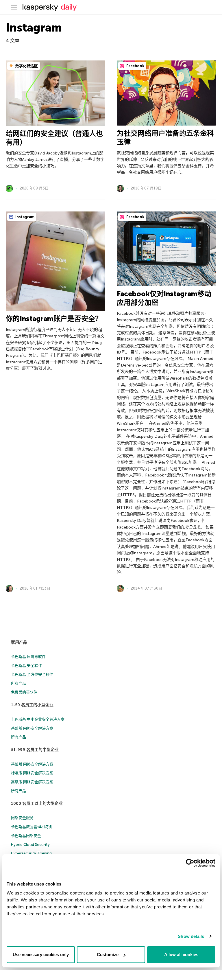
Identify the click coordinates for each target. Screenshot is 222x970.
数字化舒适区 (26, 66)
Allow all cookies (181, 954)
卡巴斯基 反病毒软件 (28, 656)
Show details (191, 936)
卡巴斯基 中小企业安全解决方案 (37, 719)
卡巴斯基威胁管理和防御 (31, 826)
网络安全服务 (22, 818)
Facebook (134, 66)
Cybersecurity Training (31, 853)
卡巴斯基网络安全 (26, 835)
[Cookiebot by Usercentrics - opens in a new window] (190, 863)
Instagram (24, 217)
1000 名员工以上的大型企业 (37, 803)
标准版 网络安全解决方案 (32, 773)
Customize (108, 954)
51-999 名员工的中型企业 (35, 749)
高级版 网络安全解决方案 (32, 782)
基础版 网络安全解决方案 (32, 728)
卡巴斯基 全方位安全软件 (32, 674)
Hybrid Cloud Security (30, 844)
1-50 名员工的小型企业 (32, 704)
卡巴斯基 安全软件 (26, 665)
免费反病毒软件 (24, 692)
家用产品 (19, 642)
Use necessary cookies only (41, 954)
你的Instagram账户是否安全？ (54, 318)
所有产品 (18, 683)
